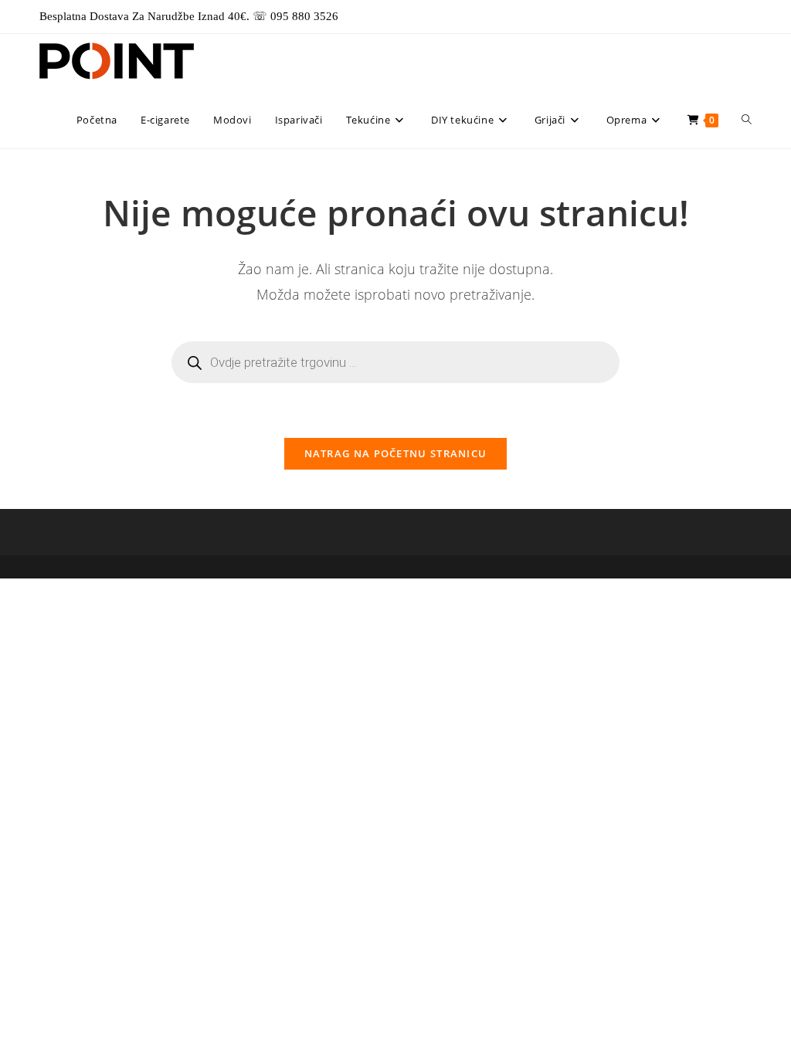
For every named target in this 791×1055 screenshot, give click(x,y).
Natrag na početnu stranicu (395, 453)
